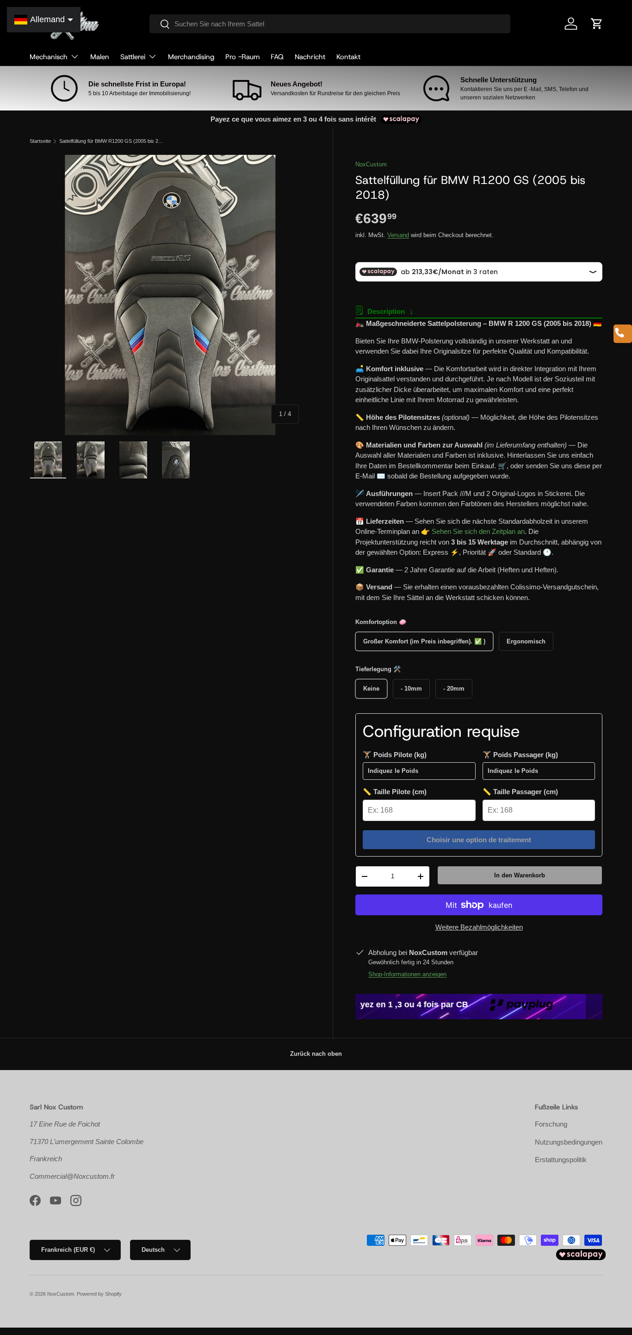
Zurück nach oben (316, 1053)
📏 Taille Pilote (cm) (395, 792)
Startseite (40, 141)
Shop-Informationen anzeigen (407, 974)
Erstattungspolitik (561, 1160)
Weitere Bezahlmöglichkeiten (479, 927)
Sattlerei (132, 56)
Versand (398, 235)
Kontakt (348, 56)
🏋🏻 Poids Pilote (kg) (395, 755)
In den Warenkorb (519, 875)
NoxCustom (371, 164)
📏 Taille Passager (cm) (520, 792)
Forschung (551, 1124)
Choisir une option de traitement (479, 840)
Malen (99, 56)
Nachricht (310, 56)
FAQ (277, 56)
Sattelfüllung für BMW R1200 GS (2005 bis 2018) (111, 141)
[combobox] (329, 23)
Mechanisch (49, 56)
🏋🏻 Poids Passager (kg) (520, 755)
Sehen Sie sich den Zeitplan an (478, 531)
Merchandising (191, 56)
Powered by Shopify (99, 1294)
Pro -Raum (242, 56)
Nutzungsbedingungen (568, 1142)
